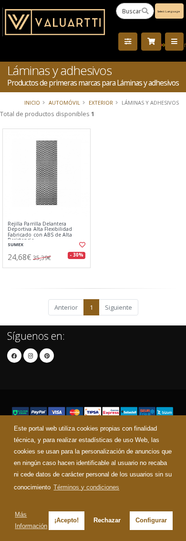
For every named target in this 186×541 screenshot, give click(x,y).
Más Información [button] (31, 520)
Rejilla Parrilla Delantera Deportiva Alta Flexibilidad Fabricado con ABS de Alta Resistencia (40, 232)
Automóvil (64, 102)
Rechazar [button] (107, 520)
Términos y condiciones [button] (86, 487)
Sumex (15, 244)
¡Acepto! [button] (66, 520)
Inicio (32, 102)
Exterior (101, 102)
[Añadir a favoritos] (81, 244)
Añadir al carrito (49, 275)
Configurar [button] (151, 520)
